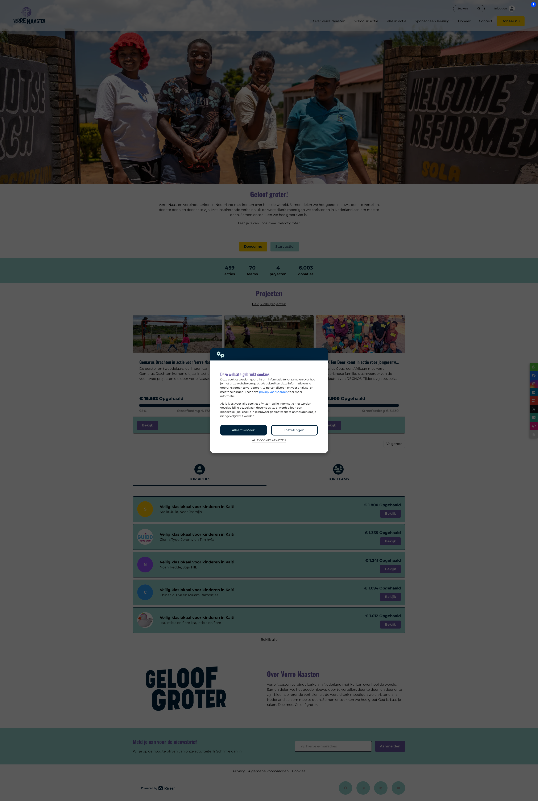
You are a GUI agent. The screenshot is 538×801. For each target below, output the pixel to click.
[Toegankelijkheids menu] (533, 4)
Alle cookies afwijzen (269, 440)
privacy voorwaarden (273, 391)
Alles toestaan (243, 430)
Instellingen (294, 430)
